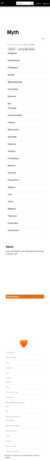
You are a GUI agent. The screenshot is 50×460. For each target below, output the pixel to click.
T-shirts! (9, 378)
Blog (7, 387)
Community (10, 397)
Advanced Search (12, 451)
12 (15, 183)
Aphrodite (12, 136)
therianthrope (14, 60)
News (8, 381)
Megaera (12, 208)
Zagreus (11, 187)
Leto (10, 194)
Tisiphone (12, 215)
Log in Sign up (42, 3)
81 (8, 78)
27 (10, 176)
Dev (7, 406)
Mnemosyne (13, 129)
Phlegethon (13, 67)
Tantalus (11, 151)
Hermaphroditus (15, 115)
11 (15, 64)
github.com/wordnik (13, 416)
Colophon (9, 368)
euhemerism (13, 230)
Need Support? (11, 430)
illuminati (12, 172)
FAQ (7, 373)
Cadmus (11, 122)
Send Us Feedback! (13, 425)
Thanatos (12, 107)
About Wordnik (11, 357)
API (7, 411)
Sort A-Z (12, 49)
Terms (8, 436)
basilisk (11, 74)
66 (10, 56)
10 (10, 140)
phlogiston (12, 53)
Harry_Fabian (29, 44)
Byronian (12, 96)
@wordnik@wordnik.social (15, 402)
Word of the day (11, 392)
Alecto (10, 201)
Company (10, 352)
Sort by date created (26, 49)
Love (43, 38)
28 (15, 234)
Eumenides (13, 223)
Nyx (9, 103)
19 (8, 154)
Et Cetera (10, 420)
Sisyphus (12, 143)
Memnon (12, 165)
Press (8, 362)
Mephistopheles (15, 81)
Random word (11, 446)
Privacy (8, 441)
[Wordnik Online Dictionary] (2, 3)
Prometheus (13, 158)
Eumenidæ (13, 89)
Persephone (13, 179)
